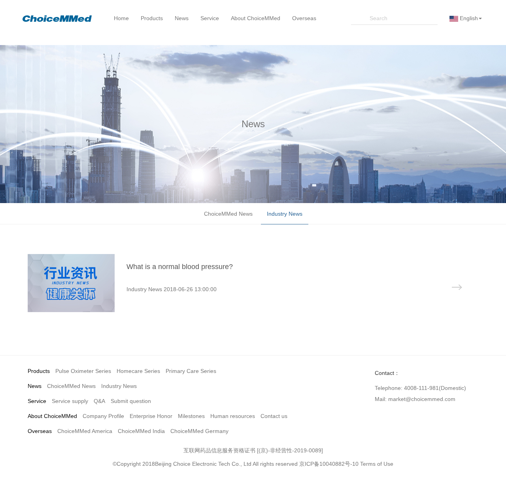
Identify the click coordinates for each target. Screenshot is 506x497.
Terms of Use (376, 464)
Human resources (232, 416)
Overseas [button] (304, 18)
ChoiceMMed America (84, 431)
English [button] (468, 18)
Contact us (274, 416)
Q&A (99, 401)
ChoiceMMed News (228, 214)
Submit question (131, 401)
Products (39, 371)
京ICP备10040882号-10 (329, 464)
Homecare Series (138, 371)
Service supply (70, 401)
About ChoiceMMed (52, 416)
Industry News (284, 214)
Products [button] (152, 18)
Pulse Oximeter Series (83, 371)
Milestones (191, 416)
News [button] (182, 18)
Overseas (40, 431)
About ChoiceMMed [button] (255, 18)
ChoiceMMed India (141, 431)
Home (121, 18)
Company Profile (103, 416)
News (35, 386)
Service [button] (209, 18)
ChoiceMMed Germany (199, 431)
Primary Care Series (191, 371)
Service (37, 401)
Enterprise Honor (151, 416)
